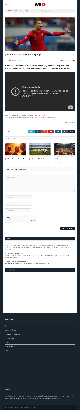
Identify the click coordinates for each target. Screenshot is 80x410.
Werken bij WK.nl (10, 346)
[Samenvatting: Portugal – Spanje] (40, 34)
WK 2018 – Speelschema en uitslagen (45, 118)
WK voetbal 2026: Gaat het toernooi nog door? (39, 160)
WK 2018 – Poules (40, 115)
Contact (7, 342)
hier (10, 263)
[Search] (74, 4)
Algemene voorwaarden (13, 334)
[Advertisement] (40, 290)
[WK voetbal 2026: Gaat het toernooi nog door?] (40, 150)
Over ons (8, 326)
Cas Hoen (10, 60)
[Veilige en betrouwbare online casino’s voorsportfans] (64, 150)
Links (6, 351)
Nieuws (62, 60)
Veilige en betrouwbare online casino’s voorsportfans (63, 161)
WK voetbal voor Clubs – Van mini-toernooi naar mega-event (16, 161)
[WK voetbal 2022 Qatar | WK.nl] (40, 4)
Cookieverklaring (10, 330)
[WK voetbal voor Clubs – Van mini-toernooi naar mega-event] (15, 150)
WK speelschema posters (23, 255)
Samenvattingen (69, 60)
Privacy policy (9, 338)
